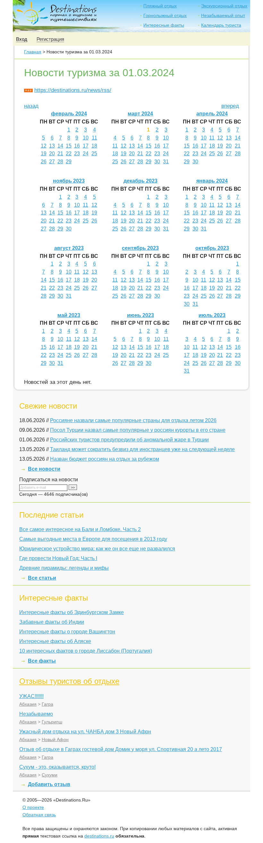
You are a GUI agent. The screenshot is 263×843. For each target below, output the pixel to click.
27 (52, 161)
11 (94, 137)
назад (31, 106)
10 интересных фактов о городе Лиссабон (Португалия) (85, 651)
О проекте (33, 807)
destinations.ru (99, 835)
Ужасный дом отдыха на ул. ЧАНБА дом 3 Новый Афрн (85, 731)
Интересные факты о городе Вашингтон (67, 631)
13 (52, 146)
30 (157, 161)
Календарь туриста (221, 25)
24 (86, 153)
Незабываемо (36, 714)
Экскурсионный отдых (224, 5)
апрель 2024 (212, 113)
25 (94, 153)
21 (60, 153)
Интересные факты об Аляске (55, 641)
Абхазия (28, 704)
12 (44, 146)
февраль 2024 (69, 113)
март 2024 (140, 113)
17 (86, 146)
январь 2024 (212, 181)
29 (69, 161)
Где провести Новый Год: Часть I (58, 558)
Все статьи (42, 578)
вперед (230, 106)
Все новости (44, 469)
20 (52, 153)
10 (86, 137)
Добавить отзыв (49, 784)
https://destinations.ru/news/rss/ (72, 90)
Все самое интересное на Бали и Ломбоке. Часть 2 (80, 529)
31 (166, 161)
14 (60, 146)
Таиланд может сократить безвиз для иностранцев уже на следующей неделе (142, 449)
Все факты (42, 661)
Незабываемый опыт (223, 15)
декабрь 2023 (140, 181)
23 (77, 153)
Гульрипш (52, 721)
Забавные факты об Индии (51, 622)
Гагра (47, 704)
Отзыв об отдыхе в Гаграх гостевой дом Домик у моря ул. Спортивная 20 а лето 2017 (120, 749)
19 (44, 153)
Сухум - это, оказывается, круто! (57, 767)
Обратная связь (39, 814)
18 (94, 146)
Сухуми (49, 774)
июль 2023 (212, 315)
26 (44, 161)
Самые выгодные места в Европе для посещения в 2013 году (93, 539)
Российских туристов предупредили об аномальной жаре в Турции (129, 439)
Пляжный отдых (160, 5)
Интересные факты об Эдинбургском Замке (71, 612)
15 (69, 146)
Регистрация (50, 39)
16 (77, 146)
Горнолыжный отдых (165, 15)
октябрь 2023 (212, 248)
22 (69, 153)
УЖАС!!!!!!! (31, 696)
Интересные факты (163, 25)
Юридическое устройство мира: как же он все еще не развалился (97, 548)
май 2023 (68, 315)
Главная (32, 51)
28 (60, 161)
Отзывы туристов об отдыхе (69, 681)
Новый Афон (55, 739)
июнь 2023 (140, 315)
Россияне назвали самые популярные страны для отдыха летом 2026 (133, 420)
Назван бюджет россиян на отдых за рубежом (104, 459)
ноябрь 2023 (69, 181)
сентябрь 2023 (140, 248)
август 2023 (69, 248)
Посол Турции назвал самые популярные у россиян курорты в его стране (137, 430)
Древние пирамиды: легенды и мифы (64, 568)
